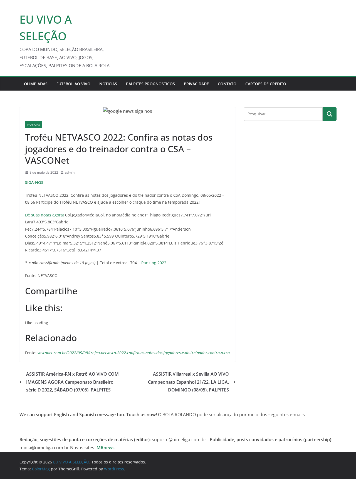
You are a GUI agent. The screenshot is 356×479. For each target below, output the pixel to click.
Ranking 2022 (153, 262)
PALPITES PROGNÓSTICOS (150, 83)
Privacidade (196, 83)
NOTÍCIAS (108, 83)
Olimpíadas (36, 83)
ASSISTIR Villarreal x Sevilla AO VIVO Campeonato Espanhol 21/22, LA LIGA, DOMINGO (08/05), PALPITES (188, 382)
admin (70, 172)
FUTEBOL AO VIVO (73, 83)
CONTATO (227, 83)
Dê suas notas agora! (44, 215)
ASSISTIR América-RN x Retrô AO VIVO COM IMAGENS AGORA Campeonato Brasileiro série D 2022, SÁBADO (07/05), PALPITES (72, 382)
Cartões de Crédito (265, 83)
